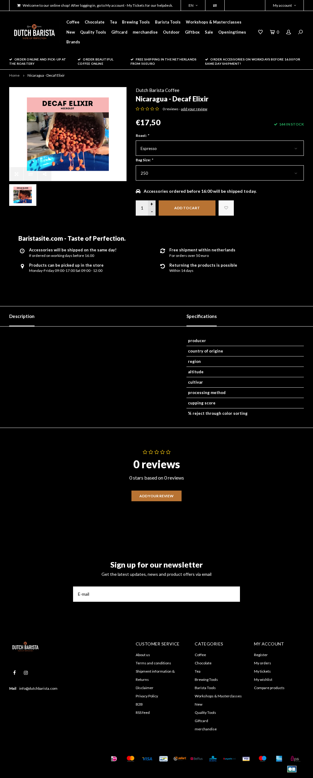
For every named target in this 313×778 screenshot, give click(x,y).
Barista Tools (168, 22)
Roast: (142, 135)
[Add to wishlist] (226, 208)
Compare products (269, 687)
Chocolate (95, 22)
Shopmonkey (19, 766)
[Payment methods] (114, 759)
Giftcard (119, 32)
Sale (209, 32)
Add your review (156, 496)
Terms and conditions (153, 663)
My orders (262, 663)
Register (261, 654)
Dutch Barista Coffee (157, 90)
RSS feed (143, 712)
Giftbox (192, 32)
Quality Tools (93, 32)
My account (282, 5)
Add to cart (187, 208)
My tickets (262, 671)
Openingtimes (232, 32)
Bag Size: (144, 160)
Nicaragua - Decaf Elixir (46, 75)
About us (143, 654)
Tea (113, 22)
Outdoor (171, 32)
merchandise (145, 32)
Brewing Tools (136, 22)
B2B (139, 704)
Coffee (72, 22)
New (70, 32)
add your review (194, 109)
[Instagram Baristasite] (25, 672)
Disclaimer (144, 687)
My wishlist (263, 679)
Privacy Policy (147, 696)
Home (14, 75)
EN (191, 5)
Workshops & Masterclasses (213, 22)
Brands (73, 41)
